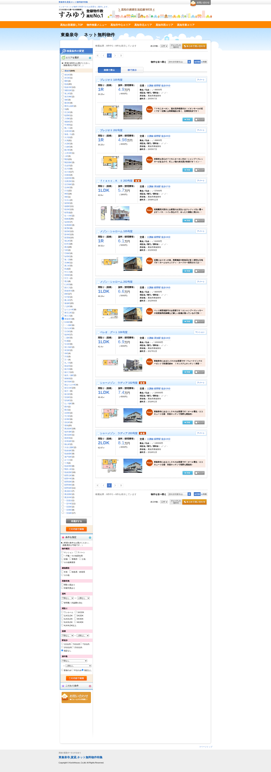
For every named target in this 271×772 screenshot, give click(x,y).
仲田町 (67, 275)
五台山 (67, 200)
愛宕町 (67, 103)
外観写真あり (69, 588)
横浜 (66, 410)
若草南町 (68, 441)
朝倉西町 (68, 472)
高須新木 (68, 491)
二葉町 (67, 338)
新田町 (67, 231)
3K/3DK (80, 619)
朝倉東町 (68, 466)
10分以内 (68, 647)
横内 (66, 407)
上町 (66, 156)
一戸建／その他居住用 (73, 556)
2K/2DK (80, 616)
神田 (66, 194)
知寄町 (67, 256)
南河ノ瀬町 (69, 375)
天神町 (67, 263)
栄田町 (67, 203)
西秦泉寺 (68, 291)
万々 (66, 360)
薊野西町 (68, 482)
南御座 (67, 378)
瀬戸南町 (68, 457)
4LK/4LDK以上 (70, 625)
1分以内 (67, 644)
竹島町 (67, 253)
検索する (77, 529)
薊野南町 (68, 488)
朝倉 (66, 84)
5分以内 (76, 644)
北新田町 (68, 178)
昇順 (197, 62)
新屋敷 (67, 238)
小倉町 (67, 147)
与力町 (67, 416)
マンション (68, 552)
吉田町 (67, 413)
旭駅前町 (68, 90)
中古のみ (78, 670)
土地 (83, 559)
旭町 (66, 100)
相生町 (67, 75)
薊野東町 (68, 485)
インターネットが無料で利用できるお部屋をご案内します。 (84, 7)
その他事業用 (69, 562)
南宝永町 (68, 388)
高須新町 (68, 429)
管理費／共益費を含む (73, 603)
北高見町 (68, 181)
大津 (66, 140)
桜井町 (67, 209)
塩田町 (67, 222)
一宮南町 (68, 513)
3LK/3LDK (68, 622)
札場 (66, 341)
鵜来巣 (67, 438)
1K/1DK (80, 612)
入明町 (67, 118)
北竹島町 (68, 184)
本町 (66, 353)
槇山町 (67, 444)
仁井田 (67, 284)
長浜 (66, 281)
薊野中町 (68, 478)
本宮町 (67, 350)
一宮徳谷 (68, 500)
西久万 (67, 288)
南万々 (67, 391)
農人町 (67, 300)
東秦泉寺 (68, 319)
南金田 (67, 366)
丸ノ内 (67, 363)
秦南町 (67, 303)
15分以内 (78, 647)
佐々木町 (68, 216)
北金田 (67, 165)
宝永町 (67, 344)
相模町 (67, 206)
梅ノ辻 (67, 128)
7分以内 (86, 644)
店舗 (66, 559)
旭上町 (67, 93)
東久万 (67, 316)
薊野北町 (68, 475)
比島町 (67, 322)
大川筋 (67, 137)
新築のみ (67, 670)
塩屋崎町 (68, 225)
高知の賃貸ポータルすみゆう (70, 753)
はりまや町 (69, 309)
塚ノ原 (67, 259)
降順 (204, 62)
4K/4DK (80, 622)
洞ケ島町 (68, 347)
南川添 (67, 369)
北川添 (67, 169)
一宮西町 (68, 507)
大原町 (67, 144)
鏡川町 (67, 150)
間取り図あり (69, 585)
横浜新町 (68, 435)
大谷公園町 (69, 447)
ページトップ (206, 747)
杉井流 (67, 244)
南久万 (67, 372)
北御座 (67, 175)
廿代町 (67, 297)
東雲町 (67, 228)
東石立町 (68, 313)
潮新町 (67, 122)
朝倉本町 (68, 87)
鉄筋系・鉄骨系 (78, 572)
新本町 (67, 234)
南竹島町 (68, 382)
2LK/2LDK (68, 619)
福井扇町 (68, 432)
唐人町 (67, 266)
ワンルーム (68, 612)
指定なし (67, 651)
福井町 (67, 335)
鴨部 (66, 159)
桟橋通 (67, 219)
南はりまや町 (70, 385)
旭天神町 (68, 97)
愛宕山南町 (69, 106)
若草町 (67, 419)
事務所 (74, 559)
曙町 (66, 81)
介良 (66, 191)
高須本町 (68, 497)
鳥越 (66, 269)
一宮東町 (68, 510)
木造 (66, 572)
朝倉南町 (68, 450)
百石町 (67, 331)
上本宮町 (68, 153)
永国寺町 (68, 131)
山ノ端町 (68, 403)
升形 (66, 356)
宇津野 (67, 125)
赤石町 (67, 78)
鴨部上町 (68, 469)
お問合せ (76, 697)
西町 (66, 294)
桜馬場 (67, 212)
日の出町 (68, 328)
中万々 (67, 278)
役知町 (67, 400)
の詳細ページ (187, 119)
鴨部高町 (68, 162)
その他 (66, 575)
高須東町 (68, 494)
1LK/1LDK (68, 616)
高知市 (67, 71)
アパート (81, 552)
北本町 (67, 187)
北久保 (67, 172)
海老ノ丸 (68, 134)
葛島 (66, 425)
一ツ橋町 (68, 325)
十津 (66, 463)
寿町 (66, 197)
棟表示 (132, 70)
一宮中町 (68, 504)
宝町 (66, 250)
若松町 (67, 422)
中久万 (67, 272)
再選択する (76, 521)
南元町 (67, 394)
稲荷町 (67, 115)
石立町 (67, 112)
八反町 (67, 306)
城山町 (67, 241)
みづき (67, 460)
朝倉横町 (68, 454)
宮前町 (67, 397)
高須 (66, 247)
